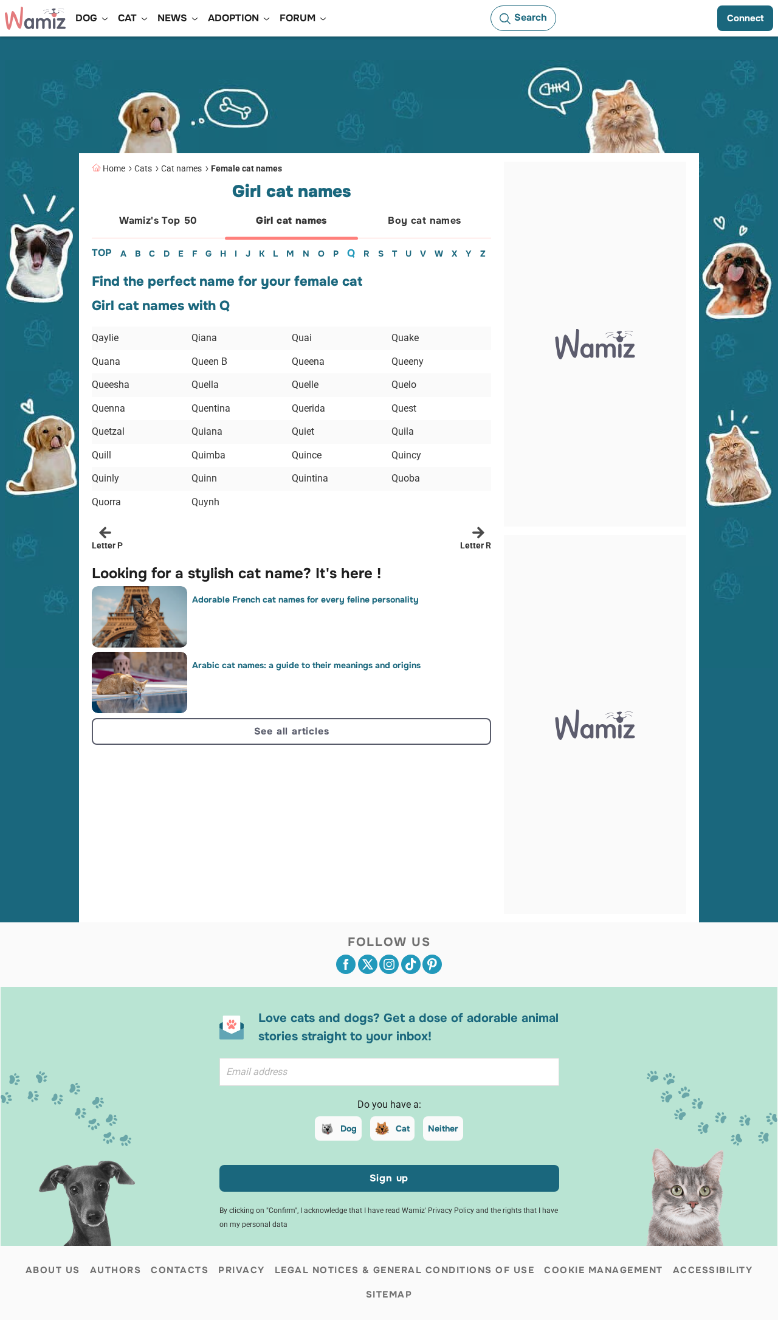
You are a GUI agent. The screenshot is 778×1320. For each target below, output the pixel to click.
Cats (143, 168)
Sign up (389, 1178)
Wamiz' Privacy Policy (438, 1210)
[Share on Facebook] (346, 964)
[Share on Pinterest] (432, 964)
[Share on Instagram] (389, 964)
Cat (403, 1128)
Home (114, 168)
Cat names (181, 168)
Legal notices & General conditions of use (405, 1270)
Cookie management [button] (603, 1270)
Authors (116, 1270)
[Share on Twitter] (367, 964)
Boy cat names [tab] (424, 220)
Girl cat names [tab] (291, 220)
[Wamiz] (35, 18)
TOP (101, 252)
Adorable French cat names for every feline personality (305, 599)
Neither (443, 1128)
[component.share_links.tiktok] (411, 964)
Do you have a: (389, 1104)
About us (53, 1270)
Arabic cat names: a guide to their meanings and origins (306, 665)
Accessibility (713, 1270)
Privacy (241, 1270)
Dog (348, 1128)
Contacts (179, 1270)
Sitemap (389, 1294)
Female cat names (246, 168)
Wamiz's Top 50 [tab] (158, 220)
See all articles (291, 731)
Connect (745, 18)
